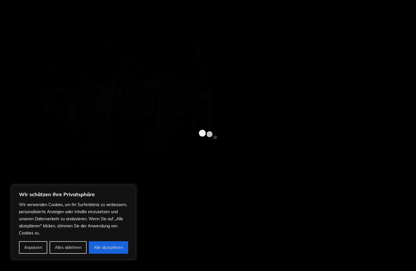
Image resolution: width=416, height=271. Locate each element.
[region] (73, 222)
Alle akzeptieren (108, 247)
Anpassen (33, 247)
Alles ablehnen (68, 247)
